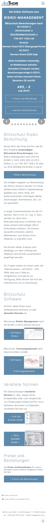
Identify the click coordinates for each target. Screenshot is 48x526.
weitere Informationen (25, 110)
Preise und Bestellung (25, 98)
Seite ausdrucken (11, 495)
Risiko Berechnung (25, 174)
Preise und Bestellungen (25, 479)
